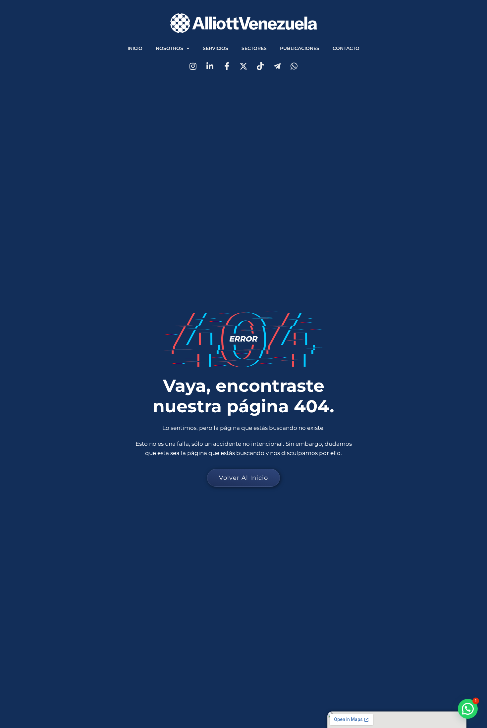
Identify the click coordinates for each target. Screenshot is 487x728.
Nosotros (169, 48)
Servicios (215, 48)
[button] (468, 709)
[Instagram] (193, 66)
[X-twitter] (243, 66)
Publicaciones (299, 48)
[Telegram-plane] (277, 66)
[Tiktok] (260, 66)
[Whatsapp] (294, 66)
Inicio (135, 48)
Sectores (254, 48)
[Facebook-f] (227, 66)
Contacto (346, 48)
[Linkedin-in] (210, 66)
